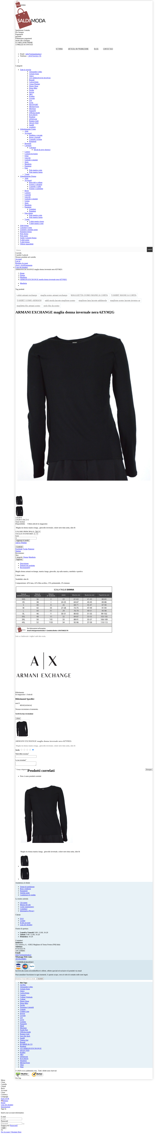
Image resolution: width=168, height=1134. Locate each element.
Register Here (11, 1132)
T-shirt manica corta (36, 223)
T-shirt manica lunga (36, 221)
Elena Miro (33, 88)
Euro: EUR (5, 1099)
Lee (30, 100)
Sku (16, 555)
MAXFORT (33, 105)
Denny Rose (33, 86)
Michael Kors (34, 107)
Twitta (25, 549)
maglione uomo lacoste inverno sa (125, 300)
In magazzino (20, 694)
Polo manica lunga (36, 172)
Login (3, 1128)
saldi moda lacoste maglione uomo (60, 300)
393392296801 (20, 959)
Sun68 (31, 125)
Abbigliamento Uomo (28, 129)
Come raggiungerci (27, 907)
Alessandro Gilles (35, 72)
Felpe (27, 156)
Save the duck (25, 1036)
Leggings (32, 209)
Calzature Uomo (26, 228)
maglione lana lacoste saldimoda (93, 300)
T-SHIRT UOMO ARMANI (29, 300)
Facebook (19, 549)
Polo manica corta (35, 170)
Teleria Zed (24, 1040)
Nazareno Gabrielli (27, 1007)
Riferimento (19, 692)
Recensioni (25, 568)
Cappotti (28, 195)
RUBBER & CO (26, 1044)
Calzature (28, 146)
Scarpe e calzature (35, 184)
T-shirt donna (25, 242)
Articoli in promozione (78, 48)
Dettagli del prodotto (27, 565)
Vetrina (59, 48)
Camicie (28, 193)
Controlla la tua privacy (25, 962)
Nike (22, 1067)
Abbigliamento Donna (28, 176)
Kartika (32, 96)
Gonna (27, 201)
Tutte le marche (25, 70)
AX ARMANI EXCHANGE (40, 78)
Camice (27, 152)
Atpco (31, 76)
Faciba (31, 90)
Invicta (31, 92)
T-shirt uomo (24, 240)
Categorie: (19, 557)
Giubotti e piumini (31, 160)
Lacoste (32, 98)
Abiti (26, 131)
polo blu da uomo (51, 305)
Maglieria (28, 164)
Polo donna (29, 213)
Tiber (22, 1065)
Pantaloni (28, 166)
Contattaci (108, 48)
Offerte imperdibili (26, 244)
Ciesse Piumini (34, 84)
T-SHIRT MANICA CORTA (123, 295)
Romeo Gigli (34, 121)
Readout (32, 117)
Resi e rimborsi (25, 889)
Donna (25, 557)
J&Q (31, 94)
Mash (22, 1026)
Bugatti (31, 80)
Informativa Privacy (27, 911)
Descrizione (24, 563)
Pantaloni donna (26, 232)
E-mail (3, 1117)
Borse (27, 191)
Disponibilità (20, 524)
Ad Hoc (23, 985)
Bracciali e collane (35, 182)
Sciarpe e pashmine (36, 189)
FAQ (22, 919)
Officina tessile (34, 113)
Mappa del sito (25, 905)
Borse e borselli (34, 137)
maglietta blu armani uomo (28, 305)
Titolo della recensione (22, 754)
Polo (26, 168)
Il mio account (25, 923)
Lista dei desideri (26, 925)
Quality (17, 750)
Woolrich (23, 1061)
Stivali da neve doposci (42, 150)
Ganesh (22, 1009)
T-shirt (27, 174)
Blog (96, 48)
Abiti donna (24, 226)
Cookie (22, 921)
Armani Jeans (34, 74)
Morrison (32, 109)
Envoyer (149, 769)
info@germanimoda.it (33, 54)
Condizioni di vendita (28, 895)
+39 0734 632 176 (34, 56)
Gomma (23, 1022)
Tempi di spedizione (27, 887)
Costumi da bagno (31, 154)
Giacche (28, 158)
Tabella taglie (25, 893)
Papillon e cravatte (35, 135)
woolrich (32, 127)
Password (4, 1121)
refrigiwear (33, 119)
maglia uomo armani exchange (53, 295)
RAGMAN (33, 115)
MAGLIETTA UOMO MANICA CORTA (89, 295)
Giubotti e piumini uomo (29, 230)
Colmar (22, 999)
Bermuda (28, 143)
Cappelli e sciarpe (35, 139)
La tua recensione (20, 760)
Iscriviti (40, 979)
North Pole (24, 1030)
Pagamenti (24, 891)
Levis (31, 102)
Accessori (28, 133)
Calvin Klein (33, 82)
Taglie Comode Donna (28, 238)
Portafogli (32, 141)
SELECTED (34, 123)
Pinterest (31, 549)
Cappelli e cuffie (35, 187)
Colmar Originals (26, 997)
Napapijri (32, 111)
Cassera (23, 995)
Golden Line (24, 1011)
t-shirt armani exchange (27, 295)
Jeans (26, 162)
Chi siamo (23, 903)
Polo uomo (24, 236)
